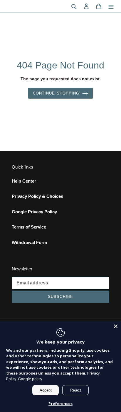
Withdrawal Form (29, 242)
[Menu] (111, 6)
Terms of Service (29, 226)
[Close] (116, 326)
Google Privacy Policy (34, 211)
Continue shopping (56, 93)
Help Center (24, 180)
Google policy (30, 378)
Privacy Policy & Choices (37, 196)
